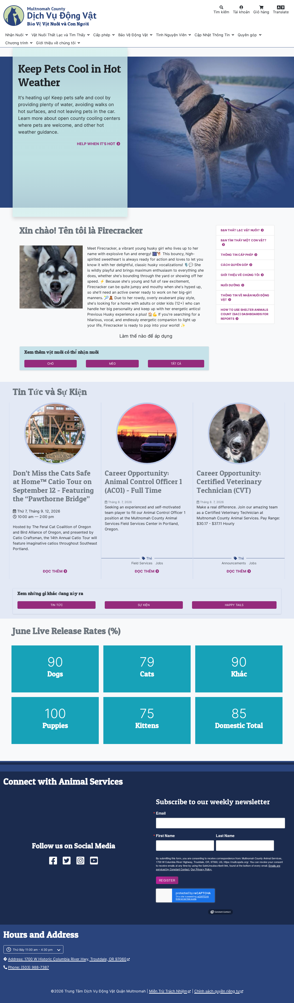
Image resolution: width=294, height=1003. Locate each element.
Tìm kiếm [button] (221, 12)
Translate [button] (281, 12)
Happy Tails (234, 605)
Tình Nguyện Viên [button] (172, 35)
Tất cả (176, 363)
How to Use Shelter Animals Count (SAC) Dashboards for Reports (244, 314)
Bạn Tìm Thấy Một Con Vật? (243, 240)
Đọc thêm (52, 571)
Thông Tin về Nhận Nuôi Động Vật (245, 297)
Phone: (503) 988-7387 (28, 967)
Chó (50, 363)
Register (167, 880)
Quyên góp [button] (248, 35)
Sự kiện (144, 605)
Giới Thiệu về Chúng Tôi (240, 275)
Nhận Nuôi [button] (15, 35)
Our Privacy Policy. (201, 869)
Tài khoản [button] (241, 12)
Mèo (112, 363)
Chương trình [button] (17, 43)
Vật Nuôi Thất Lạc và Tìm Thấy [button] (58, 35)
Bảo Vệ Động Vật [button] (133, 35)
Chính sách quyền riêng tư (217, 991)
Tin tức (57, 605)
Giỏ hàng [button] (261, 12)
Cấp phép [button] (102, 35)
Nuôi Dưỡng (230, 285)
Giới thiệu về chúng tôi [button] (56, 43)
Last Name (225, 836)
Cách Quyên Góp (234, 265)
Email (161, 813)
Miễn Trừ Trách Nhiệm (168, 991)
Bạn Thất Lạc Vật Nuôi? (240, 230)
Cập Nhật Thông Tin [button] (213, 35)
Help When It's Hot (96, 143)
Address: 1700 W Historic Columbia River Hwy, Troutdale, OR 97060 (67, 959)
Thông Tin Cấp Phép (237, 254)
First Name (165, 836)
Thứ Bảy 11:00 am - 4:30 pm (33, 949)
